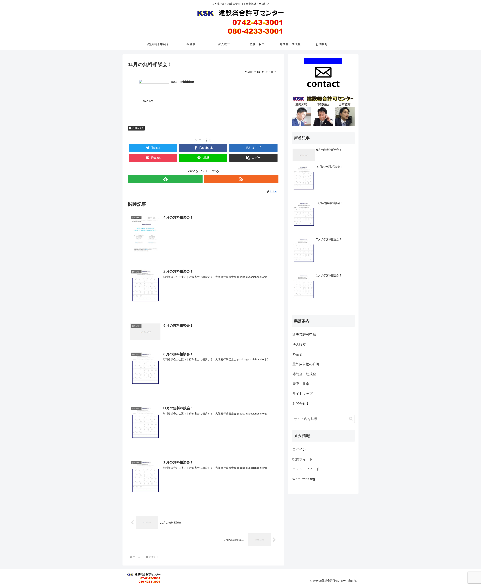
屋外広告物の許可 (305, 364)
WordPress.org (303, 479)
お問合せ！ (300, 403)
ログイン (299, 449)
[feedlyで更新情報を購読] (165, 179)
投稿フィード (302, 459)
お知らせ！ (138, 128)
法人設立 (299, 344)
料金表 (297, 354)
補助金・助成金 (304, 374)
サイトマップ (302, 393)
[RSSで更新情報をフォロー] (241, 179)
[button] (351, 419)
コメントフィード (305, 469)
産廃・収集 (300, 384)
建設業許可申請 (304, 334)
